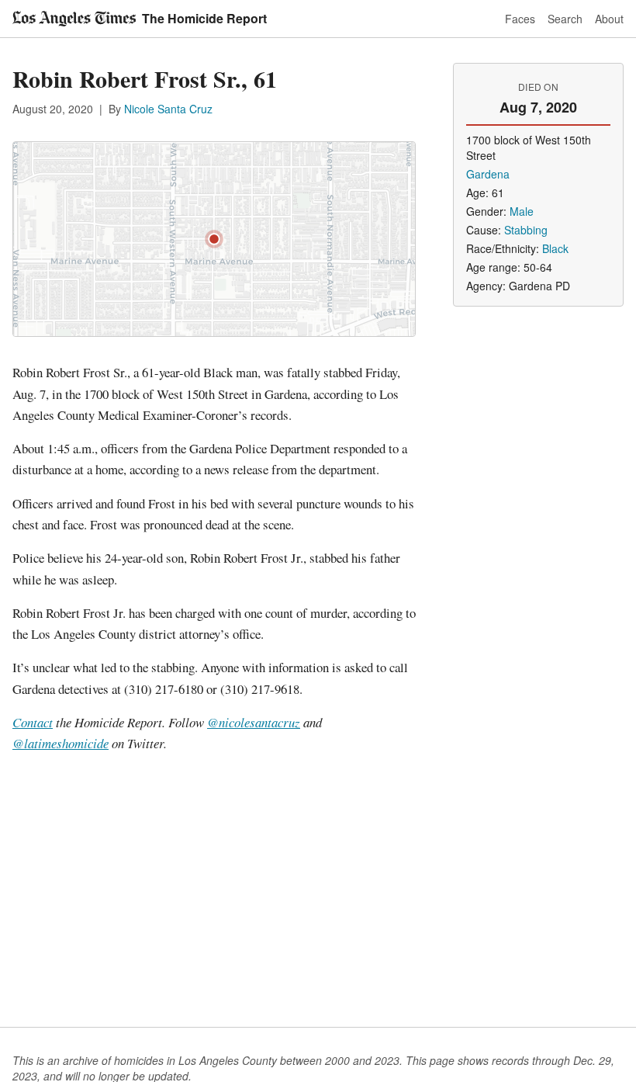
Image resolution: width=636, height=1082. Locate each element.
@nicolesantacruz (253, 722)
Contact (32, 722)
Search (565, 18)
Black (555, 248)
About (609, 18)
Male (522, 211)
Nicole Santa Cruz (168, 108)
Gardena (488, 174)
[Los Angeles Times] (74, 18)
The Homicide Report (204, 18)
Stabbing (526, 230)
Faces (520, 18)
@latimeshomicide (60, 743)
